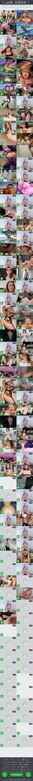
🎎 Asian (6, 759)
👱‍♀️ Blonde (28, 762)
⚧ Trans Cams (15, 769)
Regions (11, 779)
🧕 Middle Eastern (7, 762)
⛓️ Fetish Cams (8, 771)
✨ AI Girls (16, 771)
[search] (28, 775)
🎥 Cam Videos (25, 774)
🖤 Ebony (12, 759)
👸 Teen (22, 762)
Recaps (18, 779)
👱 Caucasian (26, 759)
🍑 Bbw (21, 764)
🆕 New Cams (25, 767)
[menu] (5, 775)
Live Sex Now (16, 775)
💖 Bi (19, 767)
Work (15, 779)
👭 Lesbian (13, 767)
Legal (29, 779)
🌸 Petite (27, 764)
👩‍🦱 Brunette (6, 764)
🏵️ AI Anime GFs (24, 771)
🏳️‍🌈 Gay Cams (6, 769)
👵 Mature (16, 762)
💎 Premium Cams (25, 769)
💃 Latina (18, 759)
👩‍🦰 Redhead (14, 764)
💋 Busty (6, 767)
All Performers (24, 779)
